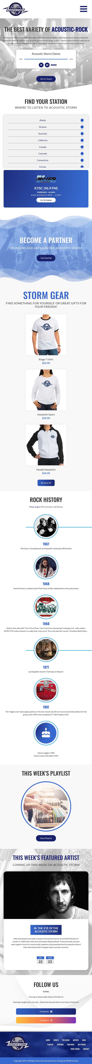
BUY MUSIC (82, 1044)
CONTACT (86, 1049)
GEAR (84, 1040)
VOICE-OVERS (75, 1049)
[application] (46, 59)
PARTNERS (70, 1044)
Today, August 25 (36, 507)
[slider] (53, 65)
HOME (48, 1040)
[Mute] (47, 65)
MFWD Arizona (72, 1061)
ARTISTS (76, 1040)
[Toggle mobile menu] (84, 9)
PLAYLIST (50, 1044)
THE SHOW (65, 1040)
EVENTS (56, 1040)
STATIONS (60, 1044)
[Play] (41, 65)
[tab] (46, 120)
